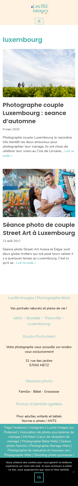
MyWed (29, 437)
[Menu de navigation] (39, 21)
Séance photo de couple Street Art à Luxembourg (39, 229)
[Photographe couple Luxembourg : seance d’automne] (39, 73)
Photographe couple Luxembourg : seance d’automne (34, 113)
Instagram (36, 427)
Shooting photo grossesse (53, 455)
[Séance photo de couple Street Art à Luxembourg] (39, 193)
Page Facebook (15, 427)
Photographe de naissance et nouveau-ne (38, 450)
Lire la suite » (26, 263)
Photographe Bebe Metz (40, 441)
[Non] (73, 472)
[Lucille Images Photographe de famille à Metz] (39, 9)
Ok (39, 477)
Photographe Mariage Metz (50, 446)
